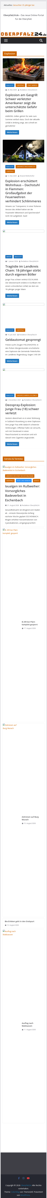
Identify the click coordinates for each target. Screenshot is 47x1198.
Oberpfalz (20, 85)
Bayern (8, 257)
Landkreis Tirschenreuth (26, 167)
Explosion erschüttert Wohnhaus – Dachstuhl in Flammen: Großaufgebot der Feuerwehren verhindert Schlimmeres (23, 191)
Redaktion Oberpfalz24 (28, 90)
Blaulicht (9, 85)
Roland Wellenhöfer (27, 176)
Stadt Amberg (32, 85)
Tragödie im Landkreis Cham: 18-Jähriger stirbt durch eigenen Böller (23, 270)
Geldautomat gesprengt (23, 339)
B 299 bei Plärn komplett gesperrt (30, 623)
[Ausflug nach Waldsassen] (11, 1026)
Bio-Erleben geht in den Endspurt (19, 921)
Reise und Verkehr (24, 481)
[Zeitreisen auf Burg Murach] (11, 820)
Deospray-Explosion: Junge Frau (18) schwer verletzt (22, 409)
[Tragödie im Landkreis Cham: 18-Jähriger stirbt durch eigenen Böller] (23, 241)
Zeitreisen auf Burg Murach (30, 818)
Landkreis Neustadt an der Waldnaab (19, 476)
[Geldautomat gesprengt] (23, 314)
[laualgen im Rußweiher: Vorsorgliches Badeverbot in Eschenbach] (23, 468)
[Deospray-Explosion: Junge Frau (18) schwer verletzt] (23, 379)
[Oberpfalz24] (23, 33)
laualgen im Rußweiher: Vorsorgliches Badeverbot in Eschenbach (22, 493)
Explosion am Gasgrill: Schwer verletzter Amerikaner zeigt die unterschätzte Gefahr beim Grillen (21, 103)
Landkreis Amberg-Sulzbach (27, 395)
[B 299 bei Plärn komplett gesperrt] (11, 625)
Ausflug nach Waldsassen (27, 1024)
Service (36, 481)
